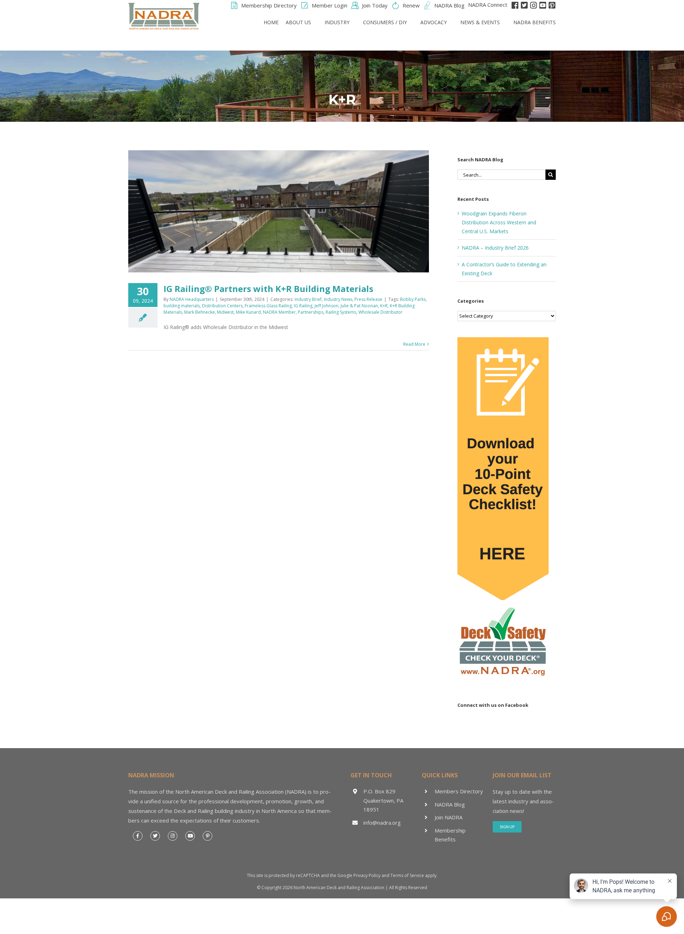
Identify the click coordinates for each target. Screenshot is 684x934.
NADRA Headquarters (192, 299)
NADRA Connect (487, 4)
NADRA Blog (450, 804)
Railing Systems (341, 312)
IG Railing (303, 306)
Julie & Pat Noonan (359, 306)
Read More (414, 344)
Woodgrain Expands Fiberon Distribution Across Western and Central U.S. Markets (499, 222)
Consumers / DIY (385, 22)
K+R (384, 306)
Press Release (368, 299)
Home (271, 22)
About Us (298, 22)
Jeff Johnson (326, 306)
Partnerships (310, 312)
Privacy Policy (366, 875)
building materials (182, 306)
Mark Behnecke (199, 312)
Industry (337, 22)
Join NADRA (448, 817)
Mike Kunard (248, 312)
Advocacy (433, 22)
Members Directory (459, 791)
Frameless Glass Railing (268, 306)
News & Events (480, 22)
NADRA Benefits (534, 22)
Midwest (225, 312)
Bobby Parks (413, 299)
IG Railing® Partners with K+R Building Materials (271, 288)
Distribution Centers (222, 306)
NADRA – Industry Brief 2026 (495, 247)
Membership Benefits (450, 835)
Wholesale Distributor (380, 312)
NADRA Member (279, 312)
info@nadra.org (382, 822)
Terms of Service (407, 875)
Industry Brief (308, 299)
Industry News (338, 299)
